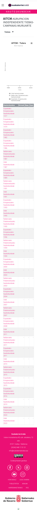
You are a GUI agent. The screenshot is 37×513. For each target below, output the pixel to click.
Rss (27, 488)
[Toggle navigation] (3, 5)
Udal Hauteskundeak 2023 (9, 420)
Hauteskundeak (18, 11)
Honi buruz (12, 480)
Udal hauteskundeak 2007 (8, 302)
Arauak (25, 484)
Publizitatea (14, 484)
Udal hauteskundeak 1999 (8, 253)
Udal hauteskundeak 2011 (8, 331)
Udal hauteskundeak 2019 (8, 401)
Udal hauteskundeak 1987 (8, 164)
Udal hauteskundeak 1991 (8, 194)
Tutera (8, 32)
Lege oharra (24, 480)
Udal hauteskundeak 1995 (8, 213)
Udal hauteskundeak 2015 (8, 361)
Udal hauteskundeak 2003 (8, 272)
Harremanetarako (15, 488)
